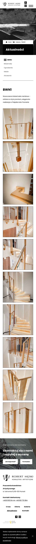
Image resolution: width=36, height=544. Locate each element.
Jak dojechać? (10, 462)
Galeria (27, 507)
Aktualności (12, 511)
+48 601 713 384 (22, 500)
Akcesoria (7, 75)
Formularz (26, 462)
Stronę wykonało (6, 522)
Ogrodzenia (8, 68)
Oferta (17, 507)
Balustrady (8, 64)
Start (10, 42)
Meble (6, 71)
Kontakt (25, 511)
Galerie (18, 42)
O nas (8, 507)
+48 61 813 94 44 (9, 500)
